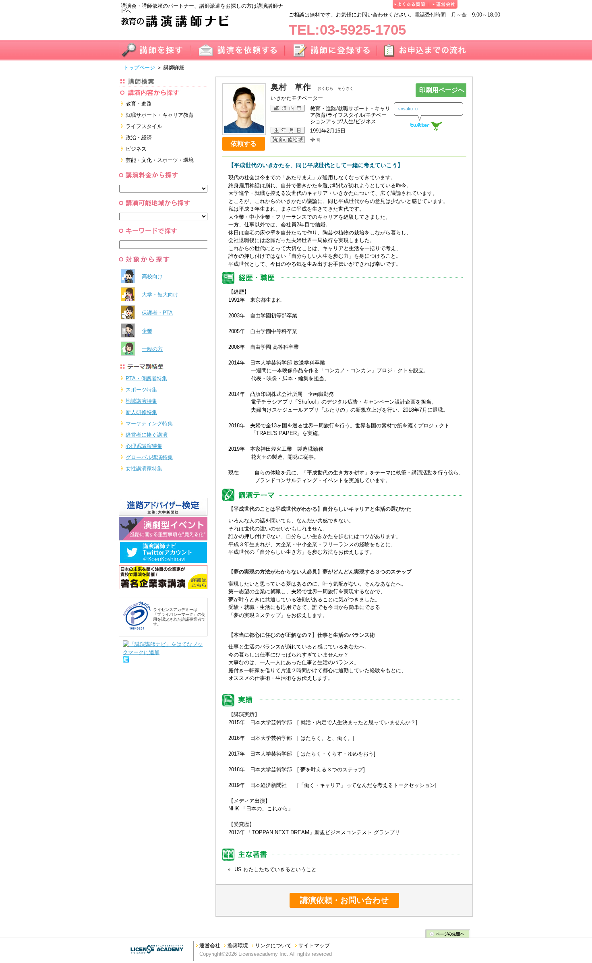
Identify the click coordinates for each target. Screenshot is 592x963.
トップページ (139, 67)
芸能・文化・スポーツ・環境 (160, 160)
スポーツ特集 (141, 390)
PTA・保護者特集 (146, 378)
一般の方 (152, 349)
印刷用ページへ (441, 90)
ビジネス (136, 149)
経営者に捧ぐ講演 (147, 435)
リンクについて (273, 945)
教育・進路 (139, 104)
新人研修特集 (141, 412)
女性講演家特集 (144, 469)
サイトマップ (314, 945)
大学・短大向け (160, 295)
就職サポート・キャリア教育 (160, 115)
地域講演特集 (141, 401)
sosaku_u (408, 108)
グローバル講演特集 (149, 457)
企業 (147, 331)
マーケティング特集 (149, 423)
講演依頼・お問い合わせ (344, 900)
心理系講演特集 (144, 446)
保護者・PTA (157, 313)
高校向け (152, 276)
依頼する (244, 143)
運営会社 (209, 945)
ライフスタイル (144, 126)
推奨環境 (237, 945)
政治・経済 (139, 138)
